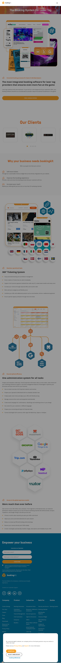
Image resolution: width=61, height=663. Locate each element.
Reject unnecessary (14, 654)
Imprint (26, 646)
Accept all (11, 651)
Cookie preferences (14, 658)
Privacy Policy (18, 646)
